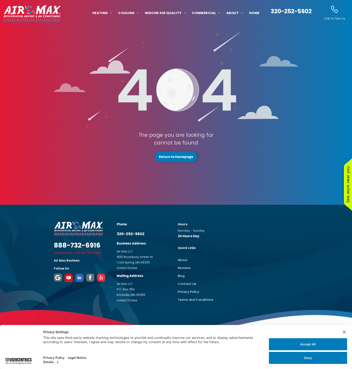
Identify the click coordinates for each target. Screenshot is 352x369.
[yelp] (101, 278)
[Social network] (90, 278)
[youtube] (69, 278)
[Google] (58, 278)
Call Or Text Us (334, 18)
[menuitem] (102, 13)
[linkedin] (79, 278)
